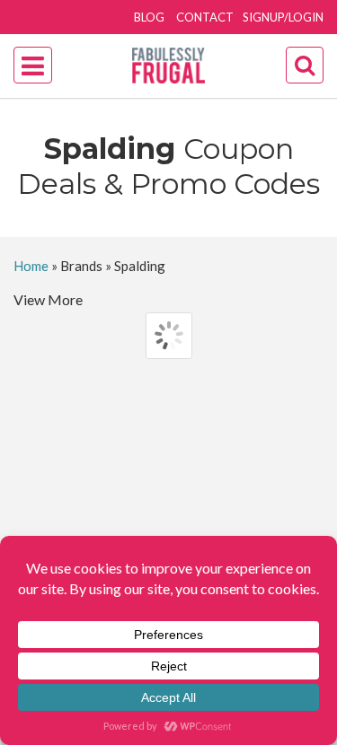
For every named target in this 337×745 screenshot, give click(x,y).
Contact (205, 17)
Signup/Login (283, 17)
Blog (149, 17)
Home (31, 266)
